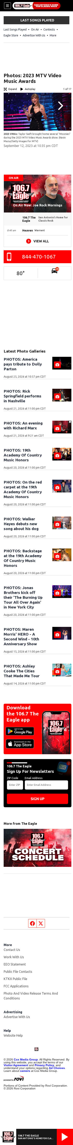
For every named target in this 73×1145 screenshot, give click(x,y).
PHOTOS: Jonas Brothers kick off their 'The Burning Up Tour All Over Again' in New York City (23, 597)
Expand (13, 89)
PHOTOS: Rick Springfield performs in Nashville (22, 396)
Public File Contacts (18, 971)
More (53, 35)
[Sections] (7, 5)
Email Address (34, 778)
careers (25, 1070)
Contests (49, 29)
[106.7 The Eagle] (36, 6)
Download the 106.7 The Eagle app (22, 713)
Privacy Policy (44, 1065)
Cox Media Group (26, 1059)
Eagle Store (11, 35)
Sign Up (37, 799)
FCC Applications (16, 986)
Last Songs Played (15, 29)
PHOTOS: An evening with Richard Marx (23, 425)
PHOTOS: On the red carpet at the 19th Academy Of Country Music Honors (23, 489)
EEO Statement (15, 964)
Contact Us (12, 950)
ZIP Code (12, 778)
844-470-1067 (39, 257)
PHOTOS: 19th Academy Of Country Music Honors (23, 455)
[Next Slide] (60, 105)
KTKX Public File (15, 979)
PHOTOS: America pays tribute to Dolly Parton (23, 364)
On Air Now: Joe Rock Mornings (37, 205)
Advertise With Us (34, 35)
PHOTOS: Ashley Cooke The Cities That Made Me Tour (22, 671)
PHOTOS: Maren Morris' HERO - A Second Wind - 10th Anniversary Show (21, 636)
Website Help (13, 1035)
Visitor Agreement (16, 1065)
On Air (35, 29)
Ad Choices (57, 1068)
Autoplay (30, 89)
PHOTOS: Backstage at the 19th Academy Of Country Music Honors (23, 558)
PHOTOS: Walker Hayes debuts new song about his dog (21, 524)
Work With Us (14, 957)
